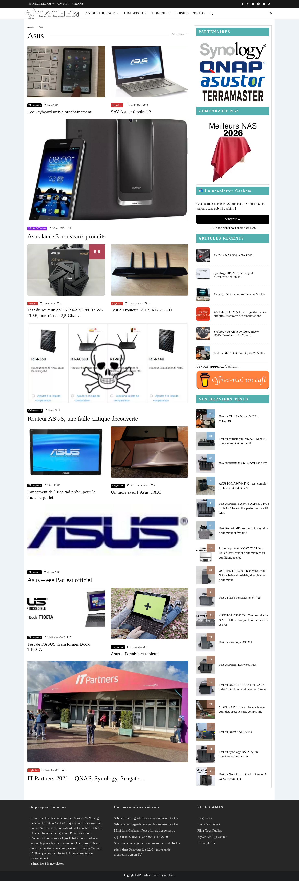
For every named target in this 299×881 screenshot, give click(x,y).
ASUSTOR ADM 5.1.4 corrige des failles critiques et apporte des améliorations (240, 313)
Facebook (71, 848)
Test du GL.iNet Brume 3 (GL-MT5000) (239, 353)
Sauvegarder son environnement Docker (239, 294)
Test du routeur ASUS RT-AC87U (141, 310)
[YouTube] (253, 4)
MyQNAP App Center (211, 837)
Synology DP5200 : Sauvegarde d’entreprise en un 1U (234, 274)
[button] (211, 13)
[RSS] (269, 4)
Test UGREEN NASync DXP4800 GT (243, 463)
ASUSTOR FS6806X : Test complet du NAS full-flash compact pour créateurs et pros (243, 620)
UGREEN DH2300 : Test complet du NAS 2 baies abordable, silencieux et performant (242, 575)
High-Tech (133, 13)
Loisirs (182, 13)
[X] (247, 4)
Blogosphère (34, 105)
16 (148, 303)
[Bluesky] (264, 4)
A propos (77, 3)
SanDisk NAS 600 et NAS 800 (233, 255)
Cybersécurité (35, 410)
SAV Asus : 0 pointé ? (131, 111)
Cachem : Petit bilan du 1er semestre (151, 830)
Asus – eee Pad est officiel (59, 580)
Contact (63, 3)
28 (146, 105)
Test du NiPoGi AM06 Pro (235, 731)
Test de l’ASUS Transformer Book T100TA (58, 646)
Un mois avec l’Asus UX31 (136, 492)
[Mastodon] (258, 4)
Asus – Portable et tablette (134, 653)
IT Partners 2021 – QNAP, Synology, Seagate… (86, 778)
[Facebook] (242, 4)
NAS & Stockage (100, 13)
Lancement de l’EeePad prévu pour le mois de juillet (61, 494)
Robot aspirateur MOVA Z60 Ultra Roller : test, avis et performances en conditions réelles (242, 553)
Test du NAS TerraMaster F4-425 (240, 597)
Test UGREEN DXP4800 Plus (238, 664)
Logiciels (161, 13)
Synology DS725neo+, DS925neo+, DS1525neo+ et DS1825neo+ (236, 333)
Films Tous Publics (209, 830)
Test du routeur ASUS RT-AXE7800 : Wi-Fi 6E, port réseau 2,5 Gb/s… (65, 312)
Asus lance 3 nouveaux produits (66, 236)
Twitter (46, 848)
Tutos (199, 13)
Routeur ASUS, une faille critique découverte (82, 418)
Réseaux (32, 303)
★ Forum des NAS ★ (42, 3)
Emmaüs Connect (208, 824)
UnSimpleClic (206, 843)
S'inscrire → (233, 219)
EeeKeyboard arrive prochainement (59, 111)
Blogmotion (205, 818)
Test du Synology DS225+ (235, 642)
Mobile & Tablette (37, 228)
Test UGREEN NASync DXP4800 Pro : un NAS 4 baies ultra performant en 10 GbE (244, 508)
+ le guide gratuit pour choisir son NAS (233, 227)
